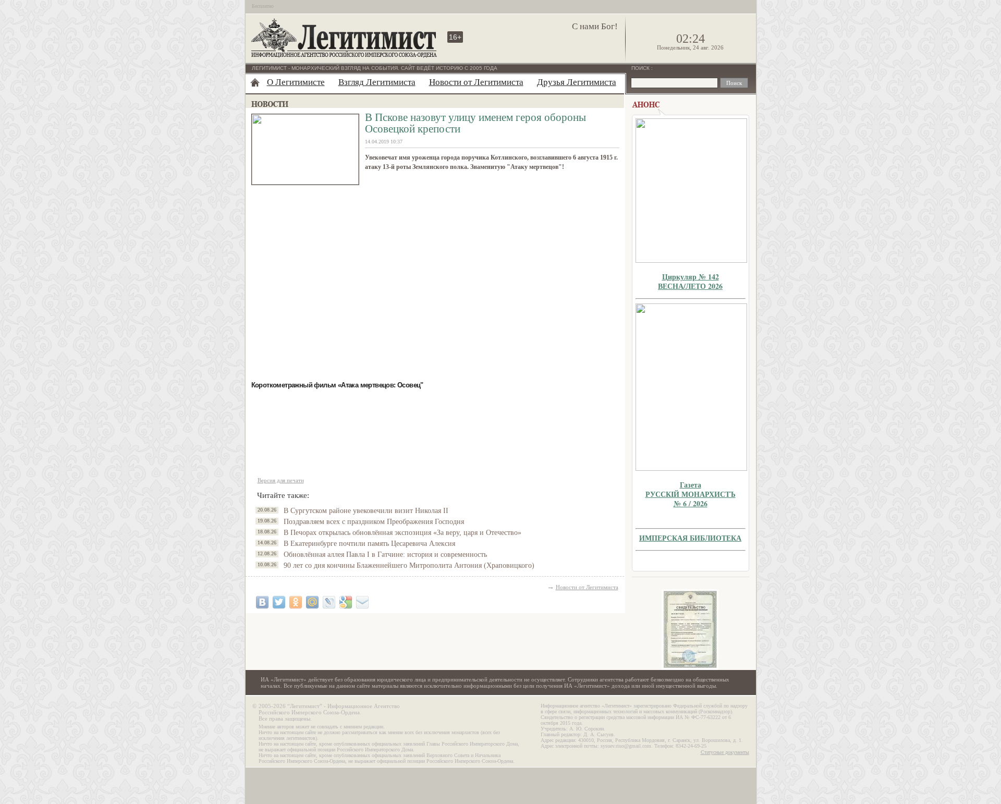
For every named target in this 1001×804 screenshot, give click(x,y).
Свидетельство (690, 629)
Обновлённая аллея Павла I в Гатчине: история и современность (385, 554)
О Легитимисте (296, 82)
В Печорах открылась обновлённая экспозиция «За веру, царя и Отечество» (402, 533)
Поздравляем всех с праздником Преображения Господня (374, 522)
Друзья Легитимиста (576, 82)
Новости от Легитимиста (476, 82)
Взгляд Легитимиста (377, 82)
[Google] (345, 602)
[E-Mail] (362, 602)
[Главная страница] (255, 82)
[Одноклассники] (295, 602)
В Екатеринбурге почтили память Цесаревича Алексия (369, 543)
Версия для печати (281, 480)
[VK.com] (262, 602)
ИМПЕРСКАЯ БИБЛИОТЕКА (690, 537)
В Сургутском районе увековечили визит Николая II (366, 511)
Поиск (641, 68)
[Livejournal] (329, 602)
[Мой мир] (312, 602)
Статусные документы (725, 752)
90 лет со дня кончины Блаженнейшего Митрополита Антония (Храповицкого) (409, 565)
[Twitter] (279, 602)
